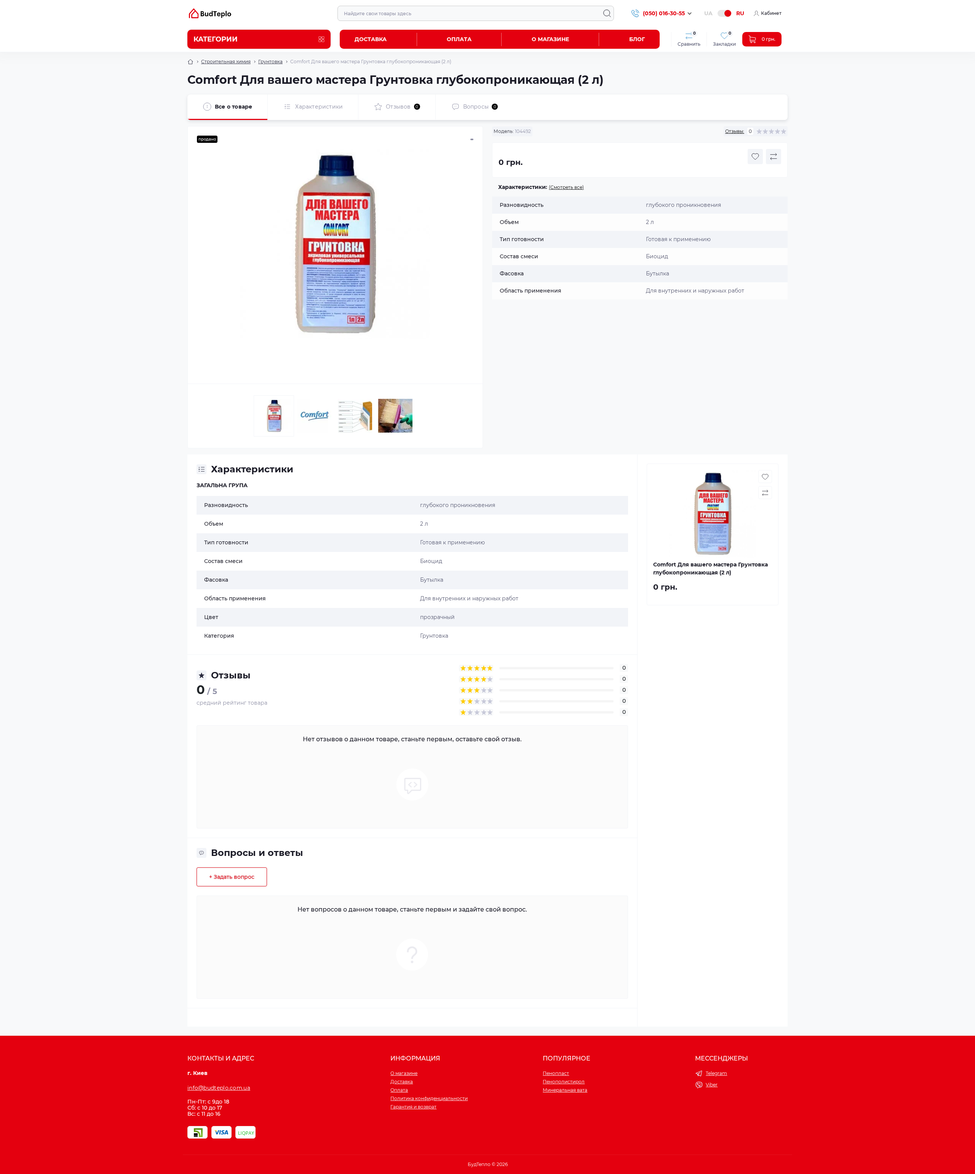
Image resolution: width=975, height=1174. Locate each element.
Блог (637, 39)
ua (708, 13)
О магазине (550, 39)
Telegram (716, 1073)
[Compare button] (773, 156)
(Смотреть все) (566, 187)
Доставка (371, 39)
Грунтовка (270, 61)
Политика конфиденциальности (429, 1098)
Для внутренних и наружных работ (469, 598)
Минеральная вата (565, 1090)
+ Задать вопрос (231, 876)
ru (740, 13)
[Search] (607, 13)
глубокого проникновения (457, 505)
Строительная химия (226, 61)
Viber (712, 1085)
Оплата (459, 39)
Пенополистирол (564, 1081)
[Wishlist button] (755, 156)
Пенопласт (556, 1073)
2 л (424, 523)
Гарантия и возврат (413, 1107)
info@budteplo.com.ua (218, 1087)
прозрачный (437, 617)
